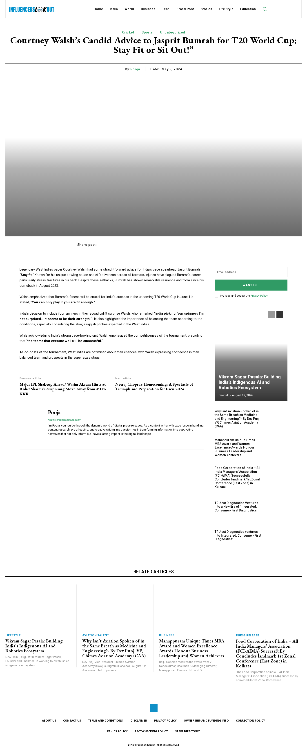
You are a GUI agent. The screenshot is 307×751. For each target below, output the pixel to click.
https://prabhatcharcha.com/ (64, 419)
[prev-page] (271, 314)
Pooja (135, 69)
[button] (264, 9)
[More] (225, 244)
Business (166, 635)
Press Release (247, 635)
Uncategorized (172, 32)
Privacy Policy (259, 295)
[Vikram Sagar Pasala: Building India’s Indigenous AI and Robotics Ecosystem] (251, 354)
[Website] (49, 440)
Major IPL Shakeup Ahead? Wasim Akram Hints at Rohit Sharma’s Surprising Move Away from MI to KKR (63, 389)
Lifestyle (13, 635)
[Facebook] (154, 708)
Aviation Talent (95, 635)
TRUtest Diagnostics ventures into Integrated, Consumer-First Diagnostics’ (238, 535)
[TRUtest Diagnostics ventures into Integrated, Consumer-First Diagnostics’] (276, 535)
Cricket (128, 32)
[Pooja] (30, 426)
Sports (147, 32)
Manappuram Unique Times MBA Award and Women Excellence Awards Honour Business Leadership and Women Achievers (235, 447)
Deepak (224, 395)
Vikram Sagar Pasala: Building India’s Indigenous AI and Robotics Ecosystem (250, 382)
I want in (249, 285)
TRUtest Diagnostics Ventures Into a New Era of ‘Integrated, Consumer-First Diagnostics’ (236, 506)
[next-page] (279, 314)
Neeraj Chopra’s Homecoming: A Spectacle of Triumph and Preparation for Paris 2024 (154, 386)
